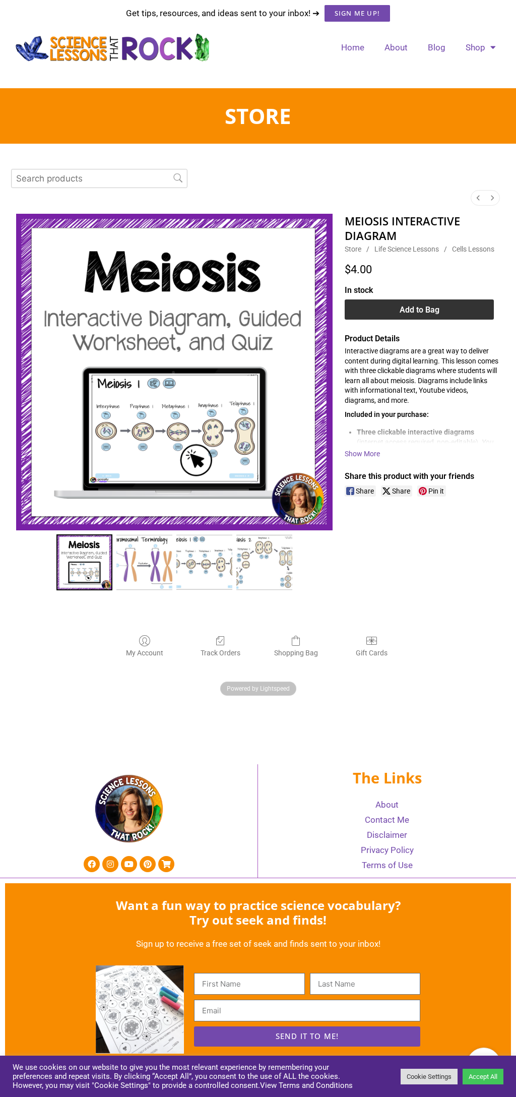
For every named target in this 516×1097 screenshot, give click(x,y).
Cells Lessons (473, 249)
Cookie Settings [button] (429, 1076)
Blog (436, 47)
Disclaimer (387, 835)
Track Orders (220, 653)
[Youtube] (129, 864)
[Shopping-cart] (166, 864)
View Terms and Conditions (306, 1085)
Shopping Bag (296, 653)
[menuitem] (478, 198)
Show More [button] (362, 454)
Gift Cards (372, 653)
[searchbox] (99, 178)
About (396, 47)
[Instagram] (110, 864)
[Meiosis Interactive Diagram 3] (264, 562)
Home (352, 47)
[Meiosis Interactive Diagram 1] (144, 562)
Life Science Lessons (406, 249)
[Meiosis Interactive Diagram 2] (204, 562)
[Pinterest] (148, 864)
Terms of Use (387, 865)
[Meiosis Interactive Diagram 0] (84, 562)
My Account (144, 653)
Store (353, 249)
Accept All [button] (483, 1076)
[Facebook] (92, 864)
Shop (475, 47)
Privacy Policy (387, 850)
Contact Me (387, 820)
